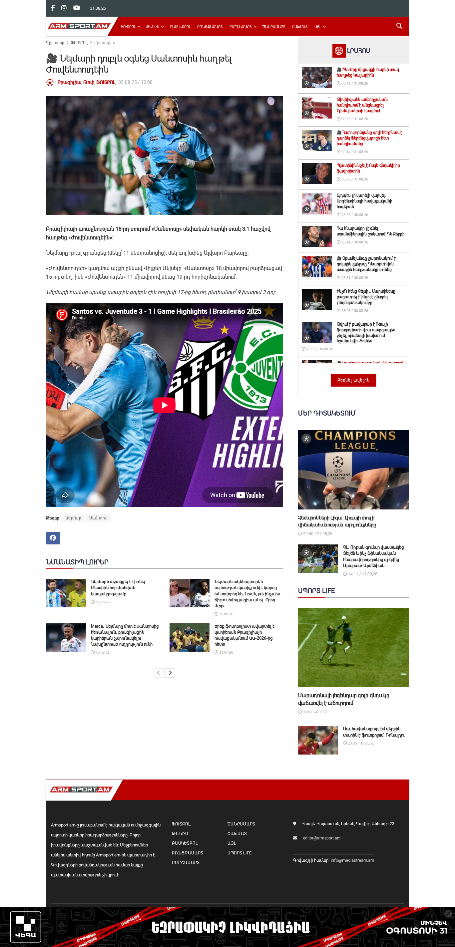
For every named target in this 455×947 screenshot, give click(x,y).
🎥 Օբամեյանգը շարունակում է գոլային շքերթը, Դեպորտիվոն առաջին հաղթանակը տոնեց (366, 264)
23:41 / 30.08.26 (354, 242)
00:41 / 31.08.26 (354, 83)
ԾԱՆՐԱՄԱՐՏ (273, 27)
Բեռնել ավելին (353, 380)
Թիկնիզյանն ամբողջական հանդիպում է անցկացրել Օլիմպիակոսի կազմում (362, 105)
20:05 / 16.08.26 (360, 743)
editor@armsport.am (322, 838)
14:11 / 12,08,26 (362, 574)
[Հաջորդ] (170, 673)
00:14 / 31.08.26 (354, 152)
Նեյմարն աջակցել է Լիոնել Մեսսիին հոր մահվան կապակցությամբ (118, 587)
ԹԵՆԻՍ (152, 27)
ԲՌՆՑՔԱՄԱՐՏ (210, 27)
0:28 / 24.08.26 (314, 712)
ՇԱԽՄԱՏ (300, 27)
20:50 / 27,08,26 (317, 533)
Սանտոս (98, 518)
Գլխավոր (55, 43)
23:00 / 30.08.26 (319, 349)
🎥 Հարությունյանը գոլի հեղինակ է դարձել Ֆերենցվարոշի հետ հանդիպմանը (370, 138)
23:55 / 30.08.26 (354, 215)
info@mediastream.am (352, 860)
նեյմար (74, 518)
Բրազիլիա (104, 43)
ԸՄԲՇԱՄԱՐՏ (240, 27)
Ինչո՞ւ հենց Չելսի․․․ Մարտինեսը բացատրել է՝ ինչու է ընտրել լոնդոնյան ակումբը (366, 297)
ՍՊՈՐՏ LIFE (239, 852)
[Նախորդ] (159, 673)
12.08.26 (102, 602)
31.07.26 (225, 652)
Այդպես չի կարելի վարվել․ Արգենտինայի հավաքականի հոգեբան (364, 201)
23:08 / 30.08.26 (354, 311)
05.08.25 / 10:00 (135, 82)
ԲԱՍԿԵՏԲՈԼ (180, 27)
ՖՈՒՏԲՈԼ (128, 27)
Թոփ (88, 82)
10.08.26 (102, 652)
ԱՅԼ (317, 27)
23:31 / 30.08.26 (354, 278)
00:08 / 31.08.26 (354, 179)
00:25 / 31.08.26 (354, 119)
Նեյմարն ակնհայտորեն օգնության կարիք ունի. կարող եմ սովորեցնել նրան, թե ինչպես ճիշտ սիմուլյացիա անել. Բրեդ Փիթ (247, 593)
